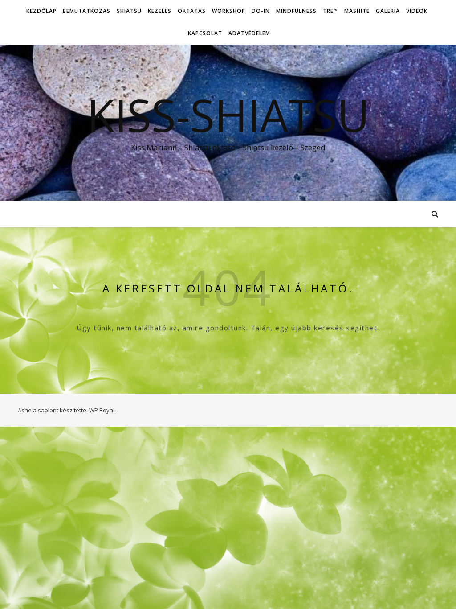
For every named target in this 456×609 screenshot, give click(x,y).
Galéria (388, 11)
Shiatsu (129, 11)
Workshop (228, 11)
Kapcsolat (205, 33)
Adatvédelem (249, 33)
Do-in (261, 11)
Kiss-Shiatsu (228, 114)
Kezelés (159, 11)
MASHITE (357, 11)
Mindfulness (296, 11)
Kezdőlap (41, 11)
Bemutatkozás (86, 11)
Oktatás (192, 11)
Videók (417, 11)
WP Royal (101, 410)
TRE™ (330, 11)
